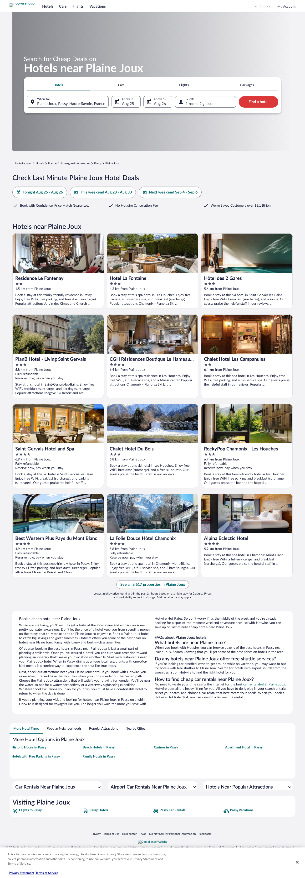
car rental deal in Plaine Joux (264, 684)
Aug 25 (128, 104)
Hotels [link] (40, 163)
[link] (47, 811)
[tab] (58, 85)
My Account (286, 6)
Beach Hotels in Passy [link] (99, 747)
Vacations (97, 6)
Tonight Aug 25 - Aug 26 (43, 192)
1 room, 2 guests (199, 104)
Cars (63, 6)
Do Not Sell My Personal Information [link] (172, 833)
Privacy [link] (96, 833)
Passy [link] (97, 163)
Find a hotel (259, 102)
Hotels (47, 6)
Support (266, 6)
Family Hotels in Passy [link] (99, 756)
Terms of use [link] (111, 833)
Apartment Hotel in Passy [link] (244, 747)
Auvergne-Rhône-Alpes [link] (75, 163)
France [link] (52, 163)
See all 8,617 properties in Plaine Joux (152, 584)
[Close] (297, 862)
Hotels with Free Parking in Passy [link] (35, 756)
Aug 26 (160, 104)
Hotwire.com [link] (23, 163)
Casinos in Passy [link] (166, 747)
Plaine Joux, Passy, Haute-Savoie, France (71, 104)
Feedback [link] (205, 833)
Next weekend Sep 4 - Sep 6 (173, 192)
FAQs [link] (142, 833)
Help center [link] (129, 833)
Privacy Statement (21, 873)
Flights (78, 6)
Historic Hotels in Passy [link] (28, 747)
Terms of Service (47, 873)
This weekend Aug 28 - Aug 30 (106, 192)
